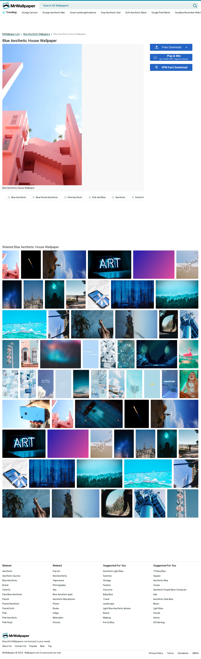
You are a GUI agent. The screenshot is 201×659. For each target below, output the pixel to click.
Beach (106, 613)
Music (156, 603)
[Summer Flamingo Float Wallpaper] (188, 354)
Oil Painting (159, 622)
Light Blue (158, 608)
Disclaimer (183, 653)
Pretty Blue (108, 622)
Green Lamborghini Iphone (83, 12)
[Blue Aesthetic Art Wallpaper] (109, 264)
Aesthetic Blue (160, 580)
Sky (54, 589)
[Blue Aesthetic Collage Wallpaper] (99, 384)
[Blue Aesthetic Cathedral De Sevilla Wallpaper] (33, 294)
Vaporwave (58, 580)
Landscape (108, 603)
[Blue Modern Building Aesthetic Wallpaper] (117, 384)
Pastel (5, 599)
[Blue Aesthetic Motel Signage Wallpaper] (10, 354)
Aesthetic (120, 197)
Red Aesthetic (60, 576)
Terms (170, 653)
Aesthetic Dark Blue (163, 599)
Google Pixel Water (161, 12)
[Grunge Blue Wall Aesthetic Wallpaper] (92, 324)
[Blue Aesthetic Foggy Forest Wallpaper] (177, 294)
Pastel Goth (8, 608)
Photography (59, 585)
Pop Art (56, 571)
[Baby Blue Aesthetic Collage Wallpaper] (10, 384)
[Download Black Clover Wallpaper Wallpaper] (31, 264)
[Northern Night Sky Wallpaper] (156, 354)
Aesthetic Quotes (11, 576)
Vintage (107, 580)
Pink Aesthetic (75, 197)
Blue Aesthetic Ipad (62, 594)
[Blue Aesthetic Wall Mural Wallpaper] (24, 324)
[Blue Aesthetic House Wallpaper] (62, 414)
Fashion (107, 585)
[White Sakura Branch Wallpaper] (187, 264)
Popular (33, 646)
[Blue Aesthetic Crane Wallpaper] (189, 324)
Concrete (107, 589)
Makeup (107, 617)
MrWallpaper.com (11, 34)
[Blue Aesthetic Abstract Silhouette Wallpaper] (132, 294)
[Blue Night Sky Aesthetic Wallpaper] (12, 294)
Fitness (56, 622)
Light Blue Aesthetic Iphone (117, 608)
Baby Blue (108, 594)
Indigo (56, 613)
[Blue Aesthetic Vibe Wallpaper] (28, 384)
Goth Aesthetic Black (136, 12)
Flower (56, 603)
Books (56, 608)
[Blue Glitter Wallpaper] (126, 354)
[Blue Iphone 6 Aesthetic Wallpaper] (26, 414)
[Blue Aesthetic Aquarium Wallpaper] (54, 294)
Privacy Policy (156, 653)
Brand (5, 585)
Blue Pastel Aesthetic (47, 197)
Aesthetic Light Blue (113, 571)
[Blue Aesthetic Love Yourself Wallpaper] (152, 384)
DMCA (196, 653)
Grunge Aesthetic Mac (54, 12)
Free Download (171, 47)
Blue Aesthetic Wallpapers (36, 34)
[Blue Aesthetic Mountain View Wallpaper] (64, 264)
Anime (156, 617)
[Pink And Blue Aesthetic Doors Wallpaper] (29, 354)
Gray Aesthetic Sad (110, 12)
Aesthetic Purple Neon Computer (170, 589)
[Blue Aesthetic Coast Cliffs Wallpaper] (136, 324)
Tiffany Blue (159, 571)
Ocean (156, 585)
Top (50, 646)
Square (156, 576)
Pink (4, 613)
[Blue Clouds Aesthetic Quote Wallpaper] (46, 384)
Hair (155, 594)
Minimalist (58, 617)
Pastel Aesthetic (143, 197)
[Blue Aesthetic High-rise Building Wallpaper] (58, 324)
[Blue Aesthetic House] (10, 264)
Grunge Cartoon (30, 12)
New (42, 646)
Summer (107, 576)
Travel (106, 599)
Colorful (6, 589)
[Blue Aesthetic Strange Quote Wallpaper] (91, 354)
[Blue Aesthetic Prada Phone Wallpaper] (98, 294)
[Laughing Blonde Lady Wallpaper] (188, 384)
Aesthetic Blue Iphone (64, 599)
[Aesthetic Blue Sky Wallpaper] (81, 384)
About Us (7, 646)
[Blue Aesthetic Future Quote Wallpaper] (63, 384)
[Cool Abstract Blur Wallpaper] (60, 354)
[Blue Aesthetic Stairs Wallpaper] (170, 384)
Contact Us (20, 646)
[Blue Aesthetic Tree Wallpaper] (134, 384)
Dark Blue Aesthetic (12, 594)
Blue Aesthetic (18, 197)
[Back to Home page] (20, 5)
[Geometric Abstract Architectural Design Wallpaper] (108, 354)
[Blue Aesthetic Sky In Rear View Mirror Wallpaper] (168, 324)
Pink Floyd (7, 622)
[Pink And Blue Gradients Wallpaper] (153, 264)
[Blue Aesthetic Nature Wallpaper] (75, 294)
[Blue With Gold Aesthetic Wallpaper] (99, 414)
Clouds (156, 613)
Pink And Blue (99, 197)
